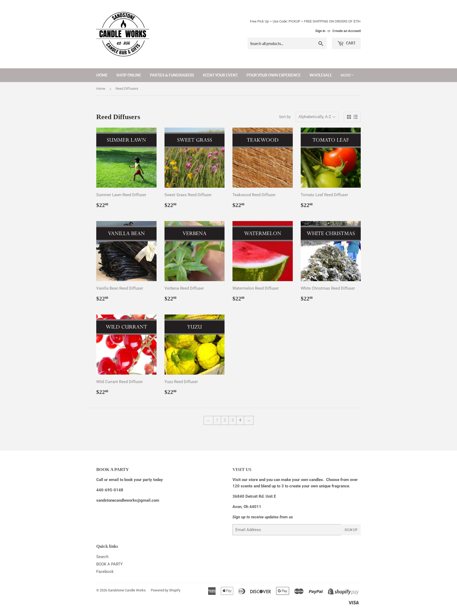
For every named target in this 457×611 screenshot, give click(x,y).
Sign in (320, 31)
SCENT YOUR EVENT (220, 75)
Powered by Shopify (165, 590)
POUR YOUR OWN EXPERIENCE (273, 75)
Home (102, 75)
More (346, 75)
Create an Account (346, 31)
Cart (350, 43)
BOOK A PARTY (109, 564)
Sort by (285, 117)
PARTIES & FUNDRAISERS (172, 75)
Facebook (105, 571)
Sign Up (351, 530)
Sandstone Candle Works (127, 590)
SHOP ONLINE (128, 75)
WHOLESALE (320, 75)
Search (102, 556)
